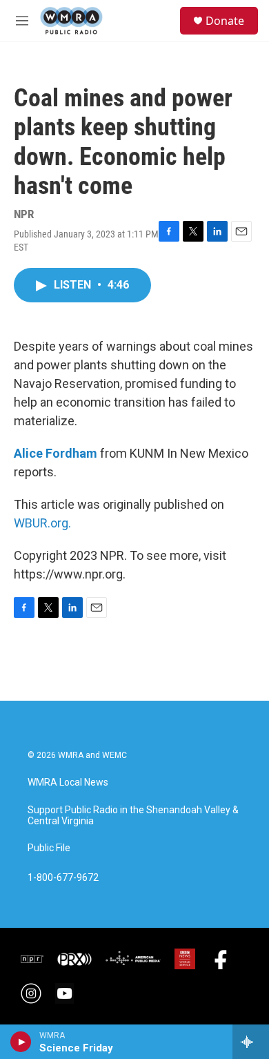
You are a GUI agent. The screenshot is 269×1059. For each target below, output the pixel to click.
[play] (21, 1042)
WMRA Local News (68, 782)
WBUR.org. (42, 523)
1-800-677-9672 (63, 878)
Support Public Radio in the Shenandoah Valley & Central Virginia (133, 815)
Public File (49, 848)
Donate (225, 20)
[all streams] (250, 1041)
